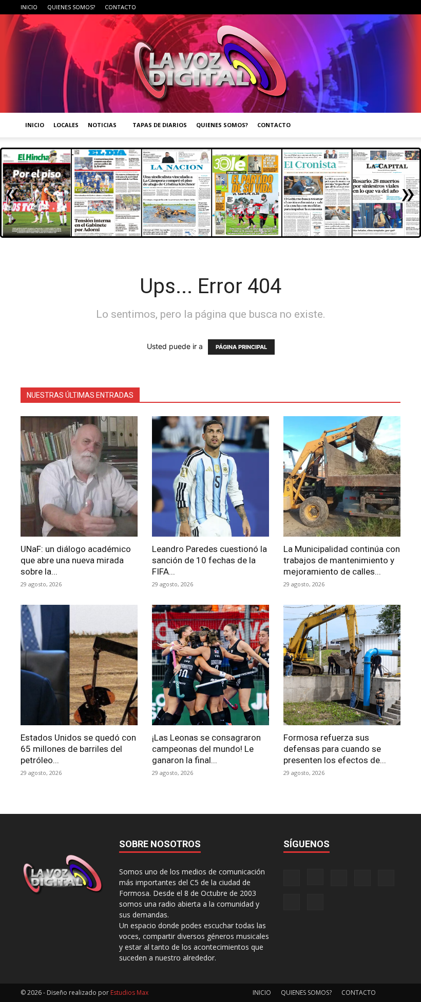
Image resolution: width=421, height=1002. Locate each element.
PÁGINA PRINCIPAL (241, 347)
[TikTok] (342, 7)
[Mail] (325, 7)
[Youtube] (392, 7)
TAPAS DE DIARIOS (159, 125)
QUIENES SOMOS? (71, 7)
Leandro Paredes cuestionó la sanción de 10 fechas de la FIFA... (209, 560)
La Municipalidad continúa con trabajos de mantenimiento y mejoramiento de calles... (341, 560)
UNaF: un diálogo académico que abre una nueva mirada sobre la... (76, 560)
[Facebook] (291, 7)
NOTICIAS (102, 125)
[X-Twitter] (359, 7)
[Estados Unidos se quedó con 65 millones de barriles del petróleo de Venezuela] (79, 665)
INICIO (29, 7)
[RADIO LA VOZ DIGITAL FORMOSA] (210, 63)
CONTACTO (120, 7)
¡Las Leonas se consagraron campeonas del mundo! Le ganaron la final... (206, 748)
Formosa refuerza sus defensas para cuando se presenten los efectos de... (334, 748)
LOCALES (66, 125)
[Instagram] (308, 7)
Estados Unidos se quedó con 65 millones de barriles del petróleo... (78, 748)
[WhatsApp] (376, 7)
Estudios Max (129, 992)
